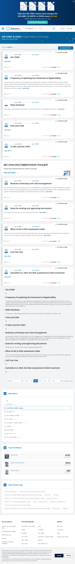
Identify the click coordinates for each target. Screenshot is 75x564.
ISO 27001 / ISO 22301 (28, 526)
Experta (4, 538)
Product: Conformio (11, 491)
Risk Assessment (52, 498)
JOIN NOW (69, 28)
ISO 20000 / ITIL (42, 543)
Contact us (60, 530)
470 (27, 381)
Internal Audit (43, 502)
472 (36, 381)
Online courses (6, 535)
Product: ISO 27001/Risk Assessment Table (18, 505)
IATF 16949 (24, 540)
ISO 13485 (41, 533)
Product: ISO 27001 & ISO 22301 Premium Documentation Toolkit (24, 498)
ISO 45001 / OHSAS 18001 (46, 537)
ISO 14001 (24, 537)
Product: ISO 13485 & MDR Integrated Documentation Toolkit (23, 495)
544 (61, 381)
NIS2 (39, 526)
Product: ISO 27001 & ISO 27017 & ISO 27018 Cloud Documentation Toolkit (27, 508)
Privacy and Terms (62, 537)
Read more (7, 61)
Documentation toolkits (9, 531)
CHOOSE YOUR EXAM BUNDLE (37, 22)
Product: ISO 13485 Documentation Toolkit (17, 502)
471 (31, 381)
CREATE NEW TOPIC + (65, 48)
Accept (59, 555)
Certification (56, 508)
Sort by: (4, 47)
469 (22, 381)
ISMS (34, 502)
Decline (68, 555)
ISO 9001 (56, 495)
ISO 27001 (47, 495)
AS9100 (40, 540)
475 (49, 381)
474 (45, 381)
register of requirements (57, 502)
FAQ (58, 533)
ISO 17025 (24, 543)
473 (40, 381)
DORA (23, 530)
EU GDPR (40, 530)
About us (60, 526)
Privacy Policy (5, 557)
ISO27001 (65, 508)
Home (3, 39)
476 (53, 381)
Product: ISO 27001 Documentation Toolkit (32, 491)
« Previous (9, 381)
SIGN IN (63, 28)
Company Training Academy (7, 542)
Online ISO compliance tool (9, 527)
